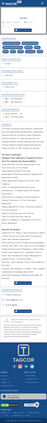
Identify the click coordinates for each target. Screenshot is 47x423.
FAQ (5, 415)
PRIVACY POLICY (32, 412)
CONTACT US (15, 415)
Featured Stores (31, 379)
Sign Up (4, 375)
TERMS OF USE (17, 412)
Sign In (4, 379)
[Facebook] (15, 368)
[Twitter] (32, 368)
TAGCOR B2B (30, 375)
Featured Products (32, 382)
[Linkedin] (27, 368)
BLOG (26, 415)
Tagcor (5, 382)
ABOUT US (5, 412)
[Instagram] (21, 368)
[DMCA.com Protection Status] (10, 405)
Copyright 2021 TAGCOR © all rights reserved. (23, 420)
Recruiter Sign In (7, 386)
